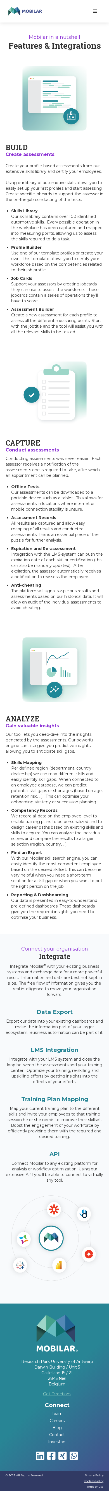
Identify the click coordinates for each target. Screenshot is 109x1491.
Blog (57, 1427)
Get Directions (57, 1393)
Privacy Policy (94, 1475)
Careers (57, 1420)
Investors (57, 1441)
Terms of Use (94, 1486)
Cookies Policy (93, 1481)
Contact (57, 1434)
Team (57, 1413)
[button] (95, 11)
